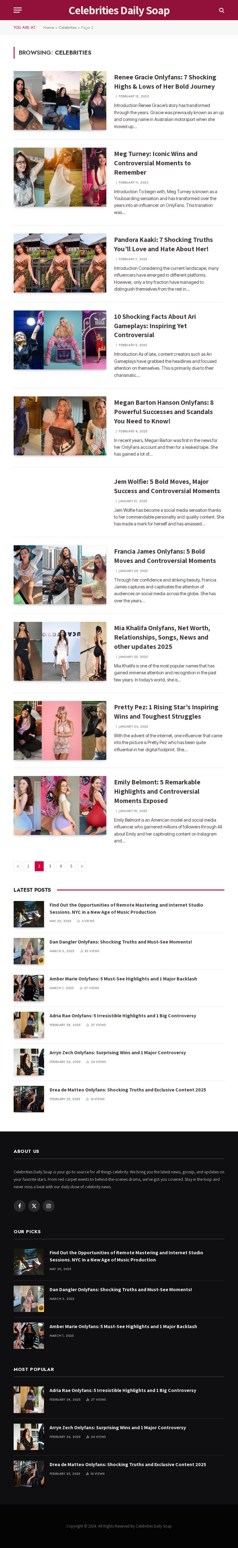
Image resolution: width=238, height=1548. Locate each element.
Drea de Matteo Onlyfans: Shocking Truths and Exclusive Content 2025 (128, 1089)
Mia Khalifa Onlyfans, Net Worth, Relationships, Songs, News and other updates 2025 (162, 637)
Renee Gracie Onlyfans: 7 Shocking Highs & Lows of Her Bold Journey (165, 82)
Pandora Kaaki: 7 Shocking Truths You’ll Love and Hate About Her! (163, 244)
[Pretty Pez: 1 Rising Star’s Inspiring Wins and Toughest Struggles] (60, 730)
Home (48, 27)
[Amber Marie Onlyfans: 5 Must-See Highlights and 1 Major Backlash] (29, 988)
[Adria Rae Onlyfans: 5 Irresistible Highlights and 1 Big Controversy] (29, 1025)
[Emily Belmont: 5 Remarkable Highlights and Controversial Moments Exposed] (60, 805)
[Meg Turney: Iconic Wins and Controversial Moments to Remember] (60, 177)
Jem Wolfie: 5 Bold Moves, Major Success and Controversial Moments (167, 486)
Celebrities (68, 27)
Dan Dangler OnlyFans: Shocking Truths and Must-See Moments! (121, 942)
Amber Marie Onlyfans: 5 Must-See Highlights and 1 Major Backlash (123, 978)
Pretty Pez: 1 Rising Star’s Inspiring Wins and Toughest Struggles (166, 711)
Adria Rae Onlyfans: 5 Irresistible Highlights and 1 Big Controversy (123, 1015)
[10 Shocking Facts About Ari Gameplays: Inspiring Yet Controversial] (60, 339)
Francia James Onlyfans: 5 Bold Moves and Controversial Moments (165, 556)
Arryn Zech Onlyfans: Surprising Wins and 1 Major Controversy (118, 1052)
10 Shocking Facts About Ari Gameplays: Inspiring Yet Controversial (155, 325)
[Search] (221, 10)
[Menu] (18, 10)
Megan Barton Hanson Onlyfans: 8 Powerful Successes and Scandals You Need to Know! (164, 411)
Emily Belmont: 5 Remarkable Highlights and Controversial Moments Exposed (157, 791)
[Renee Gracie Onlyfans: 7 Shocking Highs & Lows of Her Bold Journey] (60, 100)
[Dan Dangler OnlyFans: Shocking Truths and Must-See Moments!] (29, 951)
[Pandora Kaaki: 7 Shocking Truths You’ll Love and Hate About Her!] (60, 263)
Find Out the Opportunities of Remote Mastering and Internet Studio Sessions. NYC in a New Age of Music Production (126, 908)
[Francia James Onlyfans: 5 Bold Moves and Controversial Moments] (60, 574)
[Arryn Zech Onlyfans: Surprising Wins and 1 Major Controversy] (29, 1062)
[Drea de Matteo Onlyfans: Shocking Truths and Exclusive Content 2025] (29, 1099)
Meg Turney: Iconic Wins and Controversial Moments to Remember (156, 162)
